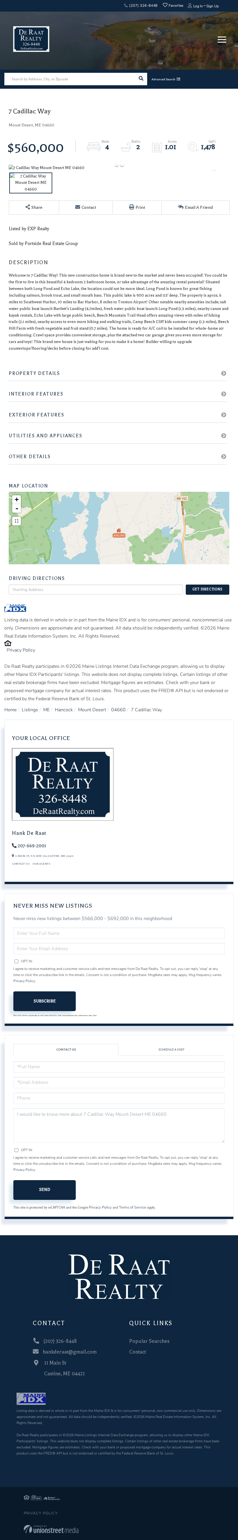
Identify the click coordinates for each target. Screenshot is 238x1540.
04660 (118, 710)
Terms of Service (132, 1207)
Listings (30, 710)
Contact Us (20, 863)
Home (10, 710)
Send (44, 1189)
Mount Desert (92, 710)
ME (46, 710)
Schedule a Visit (171, 1049)
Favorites (176, 5)
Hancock (64, 710)
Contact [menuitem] (137, 1352)
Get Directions (207, 589)
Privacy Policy (21, 650)
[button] (141, 79)
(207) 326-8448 (143, 5)
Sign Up (212, 6)
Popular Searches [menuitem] (149, 1341)
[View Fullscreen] (16, 521)
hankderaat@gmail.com (70, 1352)
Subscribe (45, 1001)
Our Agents (41, 863)
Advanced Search (163, 79)
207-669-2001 (32, 845)
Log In (198, 6)
